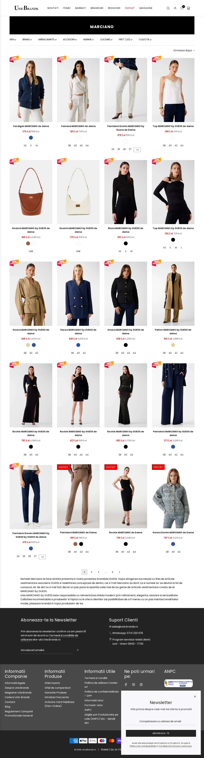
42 (81, 145)
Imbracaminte (46, 39)
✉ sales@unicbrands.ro (123, 626)
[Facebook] (125, 684)
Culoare (105, 39)
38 (69, 145)
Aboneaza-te (161, 733)
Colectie (144, 39)
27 (130, 149)
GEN (12, 39)
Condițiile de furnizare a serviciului (175, 746)
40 (75, 145)
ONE (31, 251)
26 (124, 149)
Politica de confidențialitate (143, 746)
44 (87, 145)
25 (118, 149)
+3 (42, 556)
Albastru (31, 137)
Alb (78, 137)
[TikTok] (141, 684)
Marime (87, 39)
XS (25, 145)
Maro (28, 243)
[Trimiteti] (77, 651)
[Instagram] (133, 684)
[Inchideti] (194, 696)
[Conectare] (175, 8)
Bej (28, 345)
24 (113, 149)
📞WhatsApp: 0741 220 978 (126, 633)
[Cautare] (168, 8)
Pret (124, 39)
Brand (26, 39)
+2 (137, 149)
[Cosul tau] (188, 8)
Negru (126, 243)
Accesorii (69, 39)
